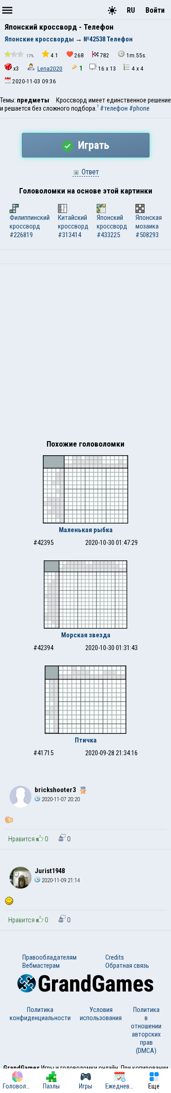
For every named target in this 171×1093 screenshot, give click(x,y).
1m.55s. (136, 55)
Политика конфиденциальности (40, 1014)
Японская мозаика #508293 (148, 226)
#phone (139, 108)
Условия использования (101, 1014)
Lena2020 (49, 68)
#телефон (114, 108)
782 (104, 55)
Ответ (89, 172)
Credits (114, 957)
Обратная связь (127, 965)
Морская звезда (85, 635)
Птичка (86, 740)
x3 (16, 68)
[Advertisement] (85, 354)
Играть (92, 145)
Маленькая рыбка (86, 530)
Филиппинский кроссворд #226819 (30, 226)
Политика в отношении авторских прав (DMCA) (146, 1030)
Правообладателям (49, 957)
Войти (155, 10)
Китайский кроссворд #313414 (73, 226)
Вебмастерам (41, 965)
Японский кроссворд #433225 (112, 226)
